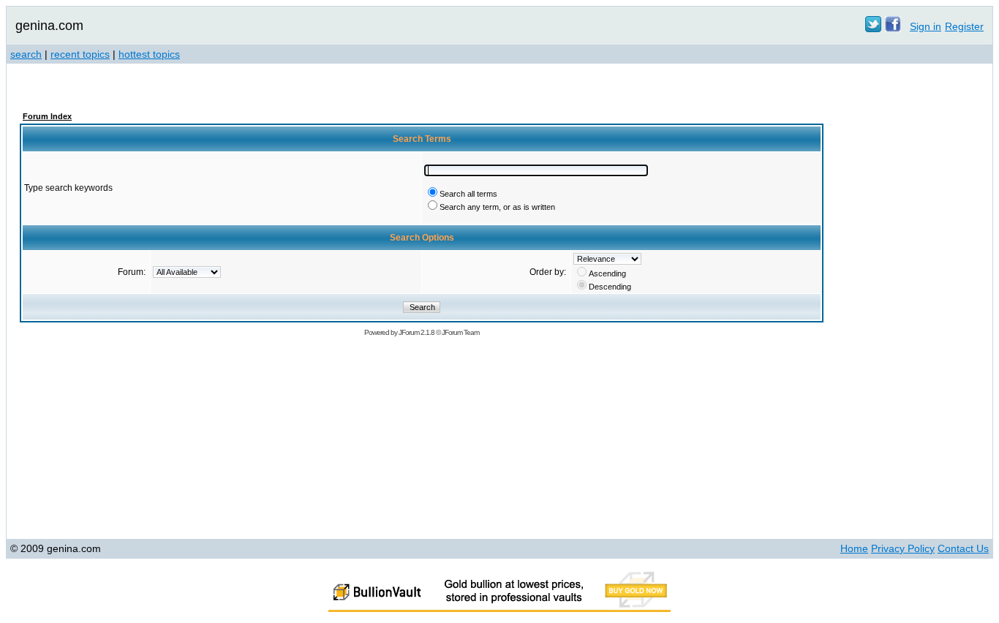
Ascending (607, 273)
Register (964, 26)
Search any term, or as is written (497, 207)
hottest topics (149, 54)
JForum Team (460, 332)
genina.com (49, 25)
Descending (610, 286)
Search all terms (468, 193)
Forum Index (47, 116)
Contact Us (963, 548)
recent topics (80, 54)
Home (854, 548)
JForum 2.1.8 (416, 332)
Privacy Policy (903, 548)
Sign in (925, 26)
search (26, 54)
